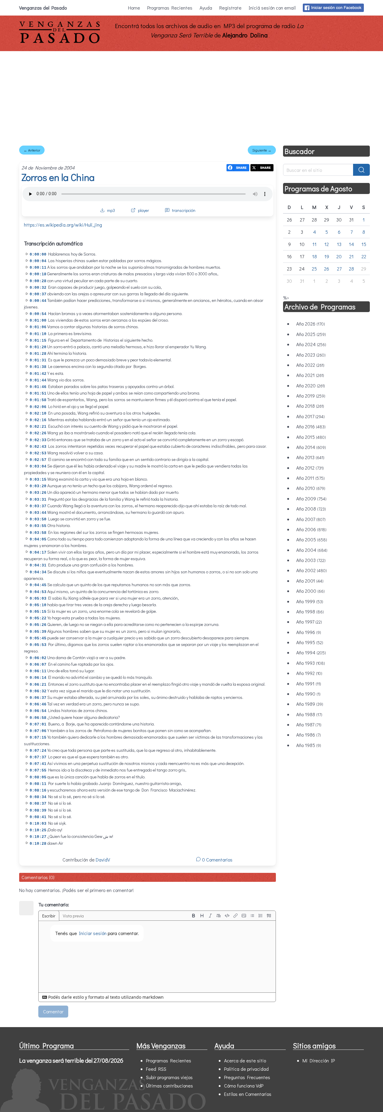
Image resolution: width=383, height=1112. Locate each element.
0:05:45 (38, 638)
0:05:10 (38, 605)
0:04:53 (38, 592)
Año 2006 (311, 529)
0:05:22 (38, 618)
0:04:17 (38, 552)
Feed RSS (156, 1069)
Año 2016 (311, 426)
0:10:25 (38, 830)
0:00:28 (38, 281)
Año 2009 (311, 498)
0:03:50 (38, 519)
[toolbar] (231, 915)
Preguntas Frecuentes (247, 1077)
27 (339, 268)
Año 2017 (310, 416)
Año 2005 (311, 539)
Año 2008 (311, 508)
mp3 (111, 210)
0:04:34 (38, 572)
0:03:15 (38, 479)
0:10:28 (38, 843)
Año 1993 (310, 663)
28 (351, 268)
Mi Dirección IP (319, 1060)
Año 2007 (311, 519)
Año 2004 (311, 550)
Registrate (230, 7)
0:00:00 (38, 254)
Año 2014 (311, 447)
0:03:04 (38, 466)
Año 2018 (310, 406)
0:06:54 (38, 711)
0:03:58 (38, 533)
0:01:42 (38, 374)
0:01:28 (38, 354)
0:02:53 (38, 453)
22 (363, 256)
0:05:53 (38, 645)
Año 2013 (310, 457)
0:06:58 (38, 718)
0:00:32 (38, 287)
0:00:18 (38, 274)
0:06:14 (38, 678)
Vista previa (73, 916)
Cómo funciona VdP (243, 1085)
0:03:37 (38, 506)
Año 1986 (308, 734)
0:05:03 (38, 598)
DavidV (103, 859)
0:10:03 (38, 823)
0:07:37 (38, 757)
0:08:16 (38, 790)
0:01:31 (38, 360)
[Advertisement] (191, 96)
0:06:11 (38, 671)
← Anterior (32, 150)
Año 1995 (309, 642)
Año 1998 (310, 611)
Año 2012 (310, 468)
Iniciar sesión (93, 933)
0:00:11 (38, 267)
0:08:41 (38, 817)
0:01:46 (38, 387)
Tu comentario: (53, 904)
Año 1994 (311, 652)
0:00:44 (38, 301)
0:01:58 (38, 400)
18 (314, 256)
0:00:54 (38, 314)
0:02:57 (38, 460)
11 (314, 244)
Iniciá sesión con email (272, 7)
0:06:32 (38, 691)
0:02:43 (38, 447)
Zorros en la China (58, 177)
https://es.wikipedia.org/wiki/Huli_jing (63, 225)
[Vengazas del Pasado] (59, 42)
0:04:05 (38, 539)
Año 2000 (310, 591)
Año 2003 (311, 560)
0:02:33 (38, 440)
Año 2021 (310, 375)
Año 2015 (311, 437)
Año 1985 (308, 745)
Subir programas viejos (169, 1077)
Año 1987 (308, 724)
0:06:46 (38, 704)
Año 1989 (309, 704)
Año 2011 (310, 478)
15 (363, 244)
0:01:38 (38, 367)
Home (134, 7)
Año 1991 (308, 683)
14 (351, 244)
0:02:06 (38, 407)
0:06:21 (38, 684)
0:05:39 (38, 632)
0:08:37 (38, 803)
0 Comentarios (216, 859)
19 (326, 256)
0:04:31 (38, 565)
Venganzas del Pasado (43, 7)
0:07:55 (38, 770)
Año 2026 (310, 323)
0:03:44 (38, 513)
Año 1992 (309, 673)
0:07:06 (38, 731)
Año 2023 (311, 355)
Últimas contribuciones (169, 1085)
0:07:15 (38, 737)
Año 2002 (311, 570)
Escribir (48, 916)
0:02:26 (38, 433)
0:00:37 (38, 294)
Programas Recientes (169, 7)
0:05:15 (38, 612)
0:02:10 (38, 413)
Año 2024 (311, 344)
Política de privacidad (246, 1069)
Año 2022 (310, 365)
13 (339, 244)
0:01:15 (38, 340)
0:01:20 (38, 347)
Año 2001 (309, 581)
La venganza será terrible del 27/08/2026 (71, 1060)
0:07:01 (38, 724)
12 (326, 244)
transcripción (183, 210)
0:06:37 (38, 698)
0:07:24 (38, 751)
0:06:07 (38, 664)
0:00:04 (38, 261)
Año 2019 (310, 395)
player (143, 210)
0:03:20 (38, 486)
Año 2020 (310, 385)
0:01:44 (38, 380)
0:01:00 (38, 320)
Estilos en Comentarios (247, 1094)
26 (326, 268)
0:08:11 (38, 784)
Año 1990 (308, 694)
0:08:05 (38, 777)
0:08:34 (38, 797)
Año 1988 (309, 714)
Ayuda (206, 7)
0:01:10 (38, 334)
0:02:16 (38, 420)
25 (314, 268)
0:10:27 (38, 837)
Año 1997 (309, 621)
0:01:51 (38, 393)
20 (339, 256)
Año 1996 (308, 632)
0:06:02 (38, 658)
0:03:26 (38, 493)
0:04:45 (38, 585)
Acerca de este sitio (245, 1060)
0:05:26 (38, 625)
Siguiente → (261, 150)
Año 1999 (309, 601)
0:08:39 (38, 810)
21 (351, 256)
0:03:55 (38, 526)
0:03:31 (38, 499)
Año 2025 (311, 334)
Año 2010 (310, 488)
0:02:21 (38, 426)
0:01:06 (38, 327)
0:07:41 (38, 764)
